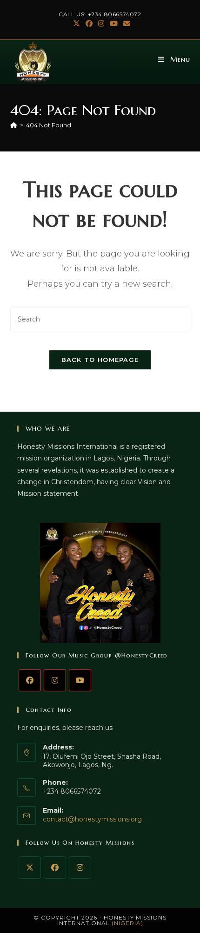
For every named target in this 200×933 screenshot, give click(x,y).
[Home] (13, 125)
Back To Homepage (100, 359)
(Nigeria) (127, 923)
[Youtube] (80, 680)
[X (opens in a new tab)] (76, 24)
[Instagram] (55, 680)
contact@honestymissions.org (92, 819)
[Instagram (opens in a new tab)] (101, 24)
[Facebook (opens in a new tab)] (89, 24)
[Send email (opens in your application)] (125, 24)
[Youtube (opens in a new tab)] (113, 24)
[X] (30, 867)
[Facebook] (30, 680)
